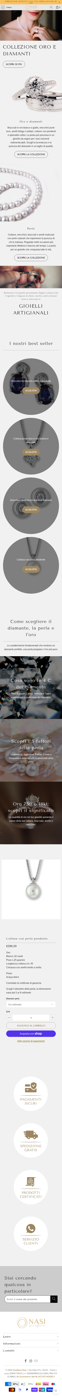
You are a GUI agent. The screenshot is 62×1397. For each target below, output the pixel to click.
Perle (31, 228)
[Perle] (31, 191)
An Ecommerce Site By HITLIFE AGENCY (35, 1376)
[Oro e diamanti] (31, 93)
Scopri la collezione (31, 154)
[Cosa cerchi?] (51, 7)
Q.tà (8, 1011)
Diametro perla (12, 999)
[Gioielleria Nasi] (31, 7)
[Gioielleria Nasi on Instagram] (31, 1361)
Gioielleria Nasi (19, 1370)
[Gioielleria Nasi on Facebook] (26, 1361)
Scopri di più (14, 64)
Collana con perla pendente (27, 938)
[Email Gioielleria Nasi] (36, 1361)
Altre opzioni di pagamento (31, 1041)
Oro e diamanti (31, 121)
